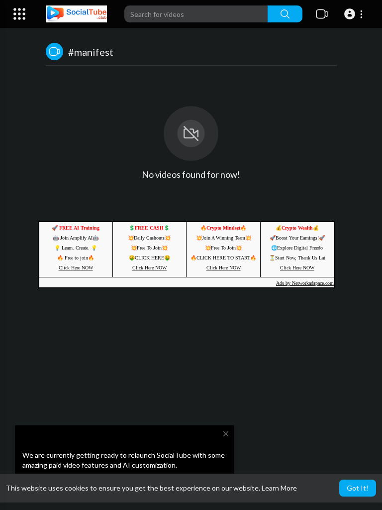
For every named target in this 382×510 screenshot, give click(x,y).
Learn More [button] (279, 488)
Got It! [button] (358, 488)
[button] (355, 13)
